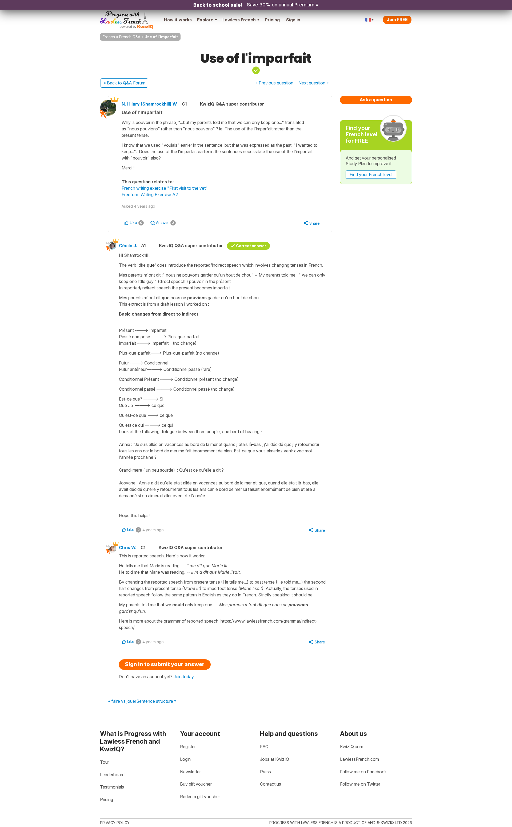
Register (188, 746)
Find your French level (371, 174)
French (109, 36)
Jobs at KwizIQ (274, 759)
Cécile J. (128, 245)
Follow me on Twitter (360, 784)
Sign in (293, 19)
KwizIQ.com (351, 746)
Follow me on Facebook (363, 771)
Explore (205, 19)
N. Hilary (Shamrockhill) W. (150, 104)
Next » (313, 83)
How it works (178, 19)
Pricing (272, 19)
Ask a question (376, 99)
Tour (104, 762)
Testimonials (112, 787)
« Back (124, 83)
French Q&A (129, 36)
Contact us (270, 784)
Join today (184, 676)
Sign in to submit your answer (165, 664)
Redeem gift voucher (200, 796)
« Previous (274, 83)
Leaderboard (112, 774)
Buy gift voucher (196, 784)
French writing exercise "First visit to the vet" (165, 188)
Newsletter (190, 771)
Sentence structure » (156, 701)
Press (265, 771)
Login (185, 759)
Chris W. (128, 547)
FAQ (264, 746)
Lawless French (239, 19)
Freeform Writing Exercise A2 (150, 194)
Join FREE (397, 19)
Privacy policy (115, 822)
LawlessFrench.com (359, 759)
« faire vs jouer (122, 701)
